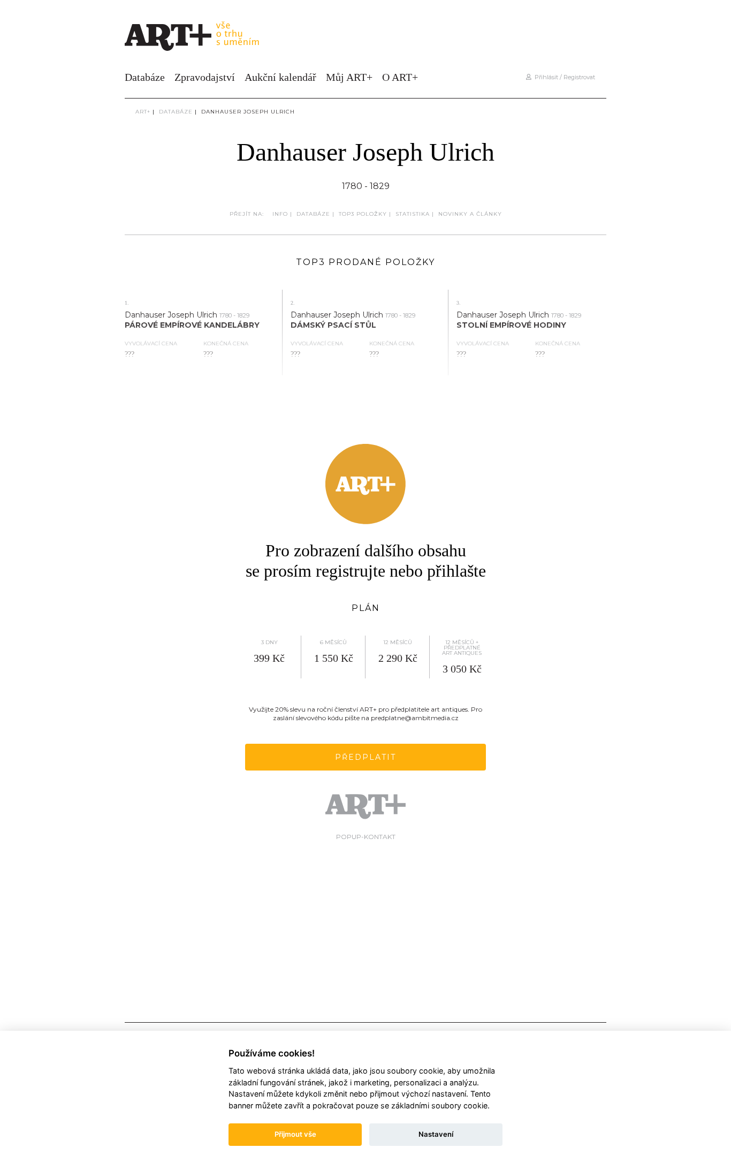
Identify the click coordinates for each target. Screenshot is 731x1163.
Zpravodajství (204, 77)
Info (280, 213)
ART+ (142, 111)
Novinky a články (470, 213)
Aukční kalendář (280, 77)
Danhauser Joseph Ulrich (248, 111)
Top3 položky (363, 213)
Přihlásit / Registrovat (563, 77)
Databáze (145, 77)
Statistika (412, 213)
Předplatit (365, 757)
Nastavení (435, 1134)
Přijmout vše (295, 1134)
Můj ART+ (349, 77)
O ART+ (400, 77)
